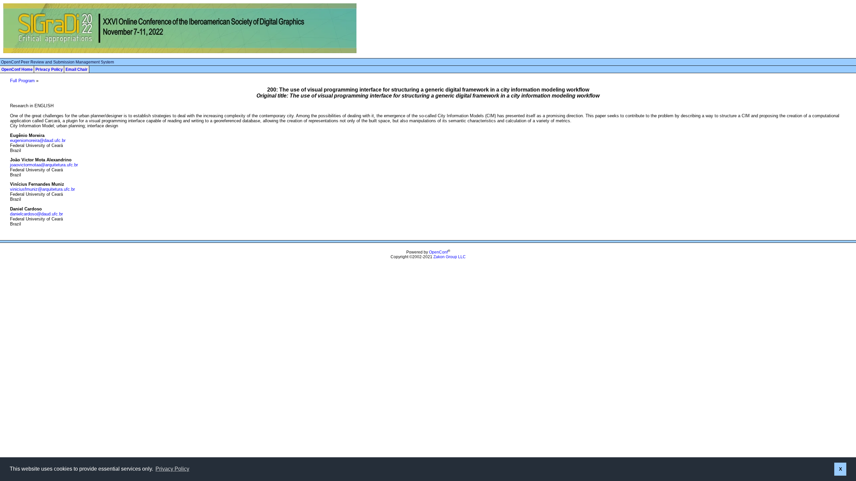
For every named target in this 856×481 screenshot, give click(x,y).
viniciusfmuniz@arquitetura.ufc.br (42, 189)
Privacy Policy (49, 69)
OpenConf (438, 252)
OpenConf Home (17, 69)
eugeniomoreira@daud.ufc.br (38, 140)
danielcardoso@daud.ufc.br (36, 213)
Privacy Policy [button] (172, 469)
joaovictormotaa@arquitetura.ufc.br (44, 164)
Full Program (22, 80)
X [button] (840, 469)
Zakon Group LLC (449, 257)
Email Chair (77, 69)
